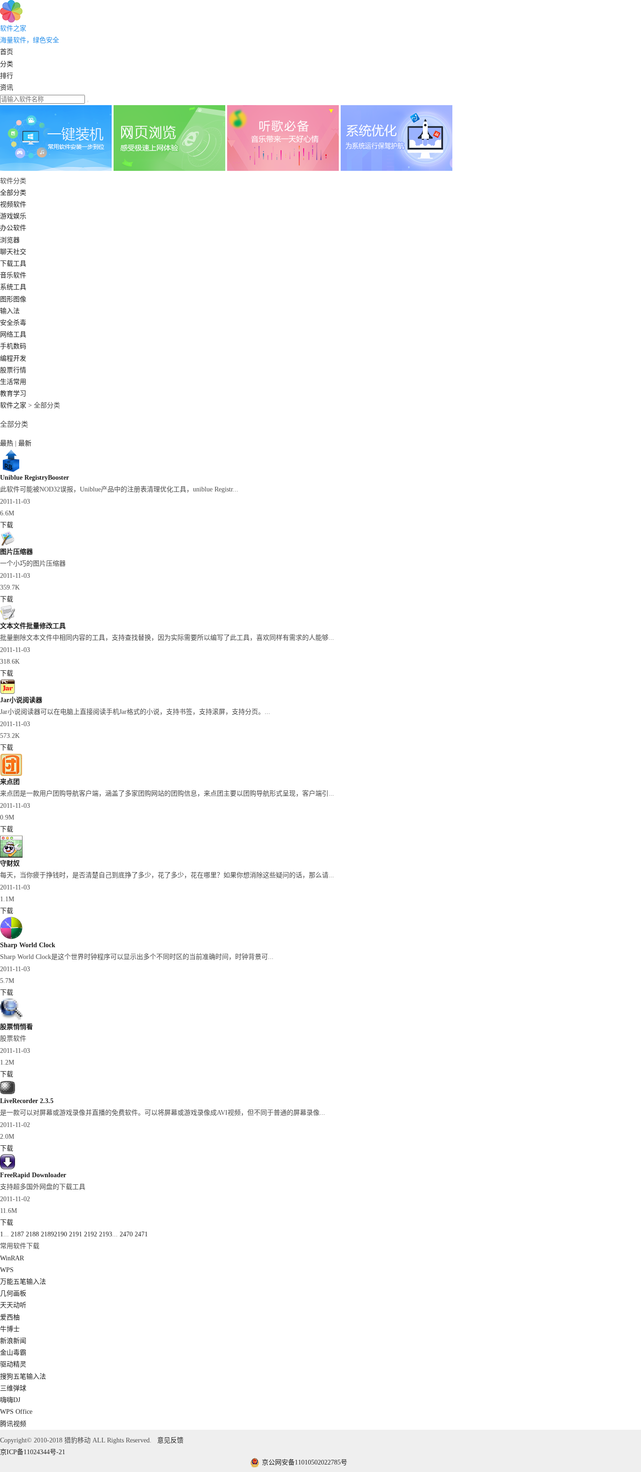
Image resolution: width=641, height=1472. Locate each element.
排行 (6, 75)
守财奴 (10, 863)
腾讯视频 (13, 1423)
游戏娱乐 (13, 216)
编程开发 (13, 358)
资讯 (6, 87)
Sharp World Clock (27, 945)
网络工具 (13, 334)
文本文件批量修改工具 (33, 625)
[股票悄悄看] (11, 1018)
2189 (47, 1234)
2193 (105, 1234)
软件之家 (13, 405)
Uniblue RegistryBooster (34, 477)
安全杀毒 (13, 322)
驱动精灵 (13, 1364)
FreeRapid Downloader (33, 1175)
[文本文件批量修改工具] (7, 617)
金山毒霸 (13, 1352)
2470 (126, 1234)
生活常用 (13, 381)
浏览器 (10, 240)
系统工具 (13, 287)
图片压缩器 (16, 551)
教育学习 (13, 393)
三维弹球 (13, 1388)
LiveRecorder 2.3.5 (26, 1100)
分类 (6, 64)
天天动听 (13, 1305)
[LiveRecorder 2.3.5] (7, 1092)
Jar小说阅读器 (21, 700)
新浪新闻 (13, 1340)
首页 (6, 51)
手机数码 (13, 346)
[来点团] (11, 773)
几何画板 (13, 1293)
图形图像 (13, 299)
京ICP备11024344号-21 (32, 1452)
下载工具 (13, 263)
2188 (32, 1234)
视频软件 (13, 204)
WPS (7, 1269)
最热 (7, 443)
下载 (6, 525)
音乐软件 (13, 275)
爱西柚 (10, 1317)
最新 (24, 443)
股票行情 (13, 370)
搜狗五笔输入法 (23, 1376)
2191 (75, 1234)
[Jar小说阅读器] (7, 692)
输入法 (10, 310)
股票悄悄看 (16, 1026)
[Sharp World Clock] (11, 937)
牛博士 (10, 1329)
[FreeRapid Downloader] (7, 1167)
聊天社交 (13, 251)
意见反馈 (170, 1440)
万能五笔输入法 (23, 1281)
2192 (90, 1234)
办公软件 (13, 227)
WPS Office (16, 1411)
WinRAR (12, 1258)
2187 (17, 1234)
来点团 (10, 781)
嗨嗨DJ (10, 1399)
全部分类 (13, 192)
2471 (141, 1234)
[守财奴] (11, 855)
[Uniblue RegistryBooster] (11, 469)
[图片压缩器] (7, 543)
